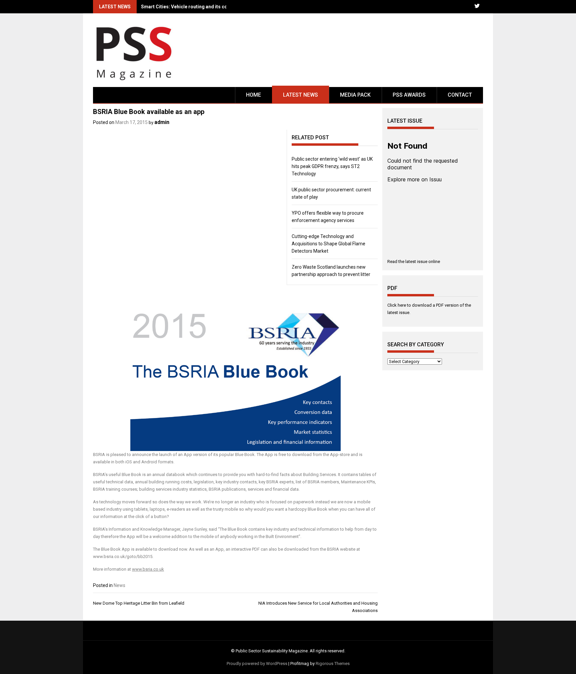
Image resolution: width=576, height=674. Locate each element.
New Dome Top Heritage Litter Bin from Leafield (138, 603)
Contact (460, 95)
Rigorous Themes (333, 663)
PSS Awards (409, 95)
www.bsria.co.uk (148, 569)
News (119, 585)
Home (253, 95)
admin (161, 122)
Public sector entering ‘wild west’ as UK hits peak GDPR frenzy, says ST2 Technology (332, 166)
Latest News (300, 95)
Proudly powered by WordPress (257, 663)
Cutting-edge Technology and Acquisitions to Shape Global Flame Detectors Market (328, 244)
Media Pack (355, 95)
